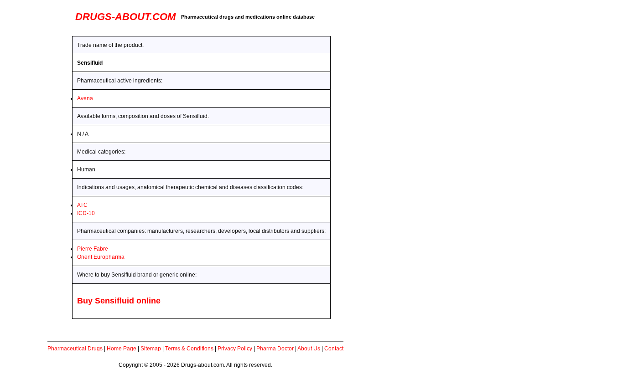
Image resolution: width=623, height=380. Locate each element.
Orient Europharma (101, 257)
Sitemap (150, 348)
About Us (308, 348)
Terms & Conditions (189, 348)
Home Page (121, 348)
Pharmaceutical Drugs (75, 348)
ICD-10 (86, 213)
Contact (333, 348)
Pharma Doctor (275, 348)
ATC (82, 205)
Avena (85, 98)
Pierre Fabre (92, 249)
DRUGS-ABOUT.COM (125, 16)
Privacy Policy (235, 348)
